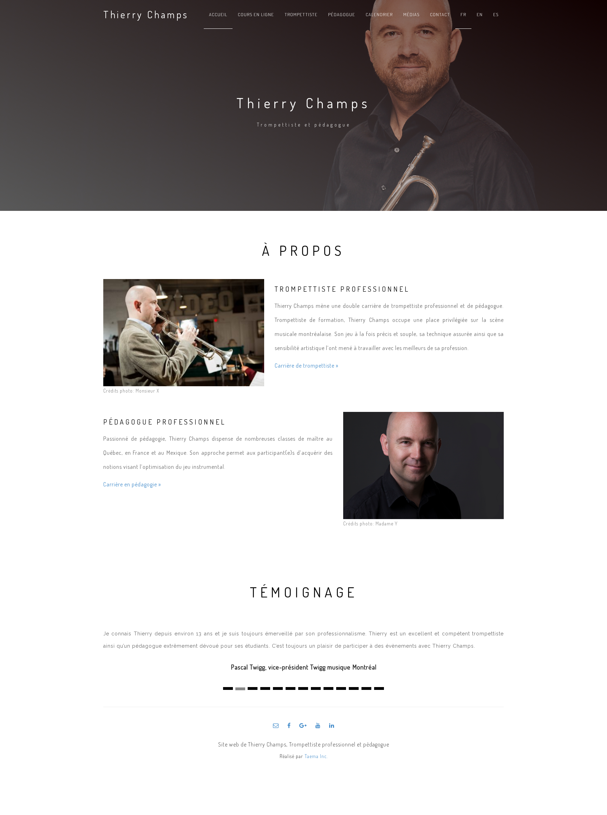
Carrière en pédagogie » (132, 484)
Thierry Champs (146, 14)
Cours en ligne (256, 14)
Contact (440, 14)
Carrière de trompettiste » (306, 365)
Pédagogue (341, 14)
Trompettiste (301, 14)
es (495, 14)
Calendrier (379, 14)
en (480, 14)
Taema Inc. (316, 756)
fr (463, 14)
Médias (411, 14)
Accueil (218, 14)
